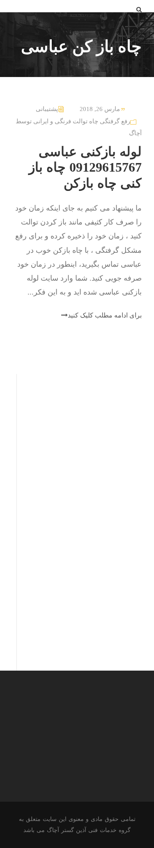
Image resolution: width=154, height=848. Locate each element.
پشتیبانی (47, 109)
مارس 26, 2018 (100, 109)
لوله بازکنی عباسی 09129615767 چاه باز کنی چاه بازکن (85, 167)
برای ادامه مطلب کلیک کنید (105, 315)
